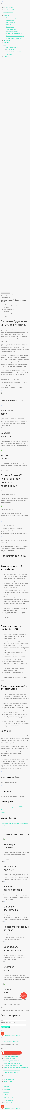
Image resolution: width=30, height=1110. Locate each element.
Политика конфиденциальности (10, 1041)
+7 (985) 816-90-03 (8, 12)
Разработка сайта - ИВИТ (12, 1035)
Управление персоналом (13, 38)
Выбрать (3, 813)
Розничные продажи (12, 18)
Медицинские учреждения (14, 34)
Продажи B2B (10, 20)
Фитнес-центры (11, 29)
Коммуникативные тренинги (11, 1070)
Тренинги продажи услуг (10, 1056)
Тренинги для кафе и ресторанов (13, 1065)
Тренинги (6, 16)
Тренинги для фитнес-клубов (12, 1063)
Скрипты (6, 43)
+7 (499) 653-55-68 (8, 10)
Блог (4, 45)
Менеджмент (10, 50)
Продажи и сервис (11, 47)
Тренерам (9, 54)
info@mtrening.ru (8, 1102)
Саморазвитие (7, 1084)
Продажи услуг (11, 22)
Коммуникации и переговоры (15, 36)
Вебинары (6, 40)
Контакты (6, 56)
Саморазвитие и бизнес (13, 52)
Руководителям (8, 1082)
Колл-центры (10, 27)
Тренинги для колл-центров (11, 1061)
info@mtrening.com (8, 7)
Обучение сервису (9, 1059)
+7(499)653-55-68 (8, 1098)
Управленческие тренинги (11, 1072)
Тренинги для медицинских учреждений (15, 1068)
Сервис (8, 25)
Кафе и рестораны (12, 31)
